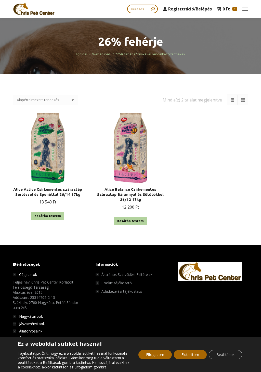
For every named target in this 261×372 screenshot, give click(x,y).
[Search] (153, 9)
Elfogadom (155, 354)
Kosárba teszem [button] (47, 216)
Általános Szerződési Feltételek (126, 274)
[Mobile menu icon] (245, 9)
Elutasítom (190, 354)
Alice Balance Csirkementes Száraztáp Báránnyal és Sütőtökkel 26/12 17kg (130, 194)
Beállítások (225, 354)
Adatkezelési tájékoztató (121, 291)
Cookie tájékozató (116, 282)
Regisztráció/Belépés (190, 8)
